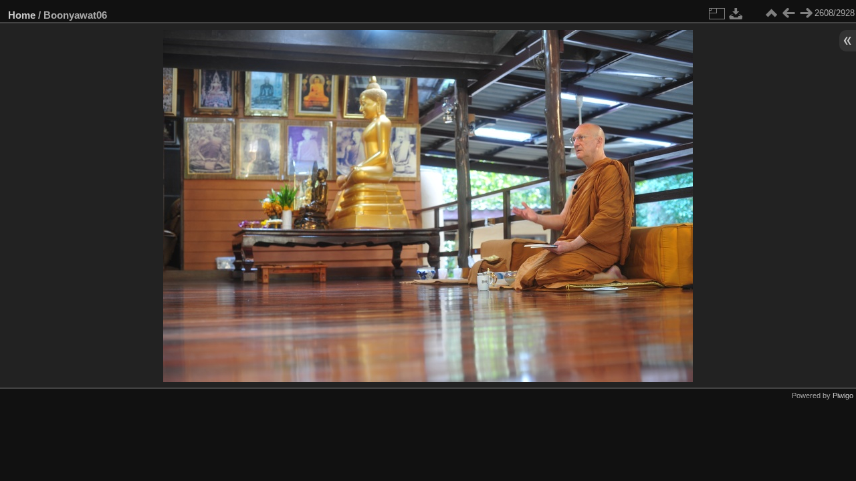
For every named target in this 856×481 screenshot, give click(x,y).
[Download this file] (736, 13)
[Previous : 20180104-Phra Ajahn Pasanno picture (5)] (788, 13)
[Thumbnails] (771, 13)
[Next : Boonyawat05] (806, 13)
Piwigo (843, 395)
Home (21, 15)
